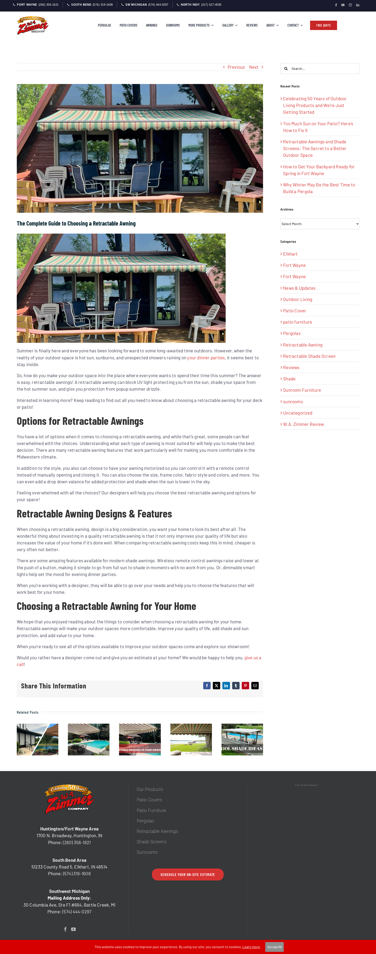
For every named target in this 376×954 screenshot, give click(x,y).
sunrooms (293, 401)
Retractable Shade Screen (309, 356)
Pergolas (292, 333)
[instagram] (350, 5)
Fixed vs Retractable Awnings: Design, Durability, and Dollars (191, 739)
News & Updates (299, 288)
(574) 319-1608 (77, 873)
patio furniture (297, 322)
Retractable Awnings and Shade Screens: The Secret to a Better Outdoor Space (37, 739)
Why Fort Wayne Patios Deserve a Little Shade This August (88, 739)
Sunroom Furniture (302, 390)
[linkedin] (357, 5)
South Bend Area (69, 860)
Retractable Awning (302, 344)
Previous (236, 67)
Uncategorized (297, 412)
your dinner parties (206, 357)
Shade (289, 378)
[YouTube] (73, 929)
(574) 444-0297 (76, 911)
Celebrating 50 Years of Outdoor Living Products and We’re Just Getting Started (315, 105)
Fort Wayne (294, 265)
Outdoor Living (297, 299)
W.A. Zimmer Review (303, 424)
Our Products (150, 789)
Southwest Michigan (69, 891)
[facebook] (336, 5)
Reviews (291, 367)
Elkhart (290, 253)
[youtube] (342, 5)
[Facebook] (65, 929)
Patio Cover (294, 310)
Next (254, 67)
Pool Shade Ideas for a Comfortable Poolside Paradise (242, 739)
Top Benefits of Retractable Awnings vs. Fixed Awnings (140, 739)
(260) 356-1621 (77, 842)
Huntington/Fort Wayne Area (69, 828)
